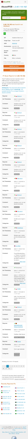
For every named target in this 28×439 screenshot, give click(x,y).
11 (6, 368)
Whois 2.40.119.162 (14, 70)
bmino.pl (19, 96)
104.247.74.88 (6, 404)
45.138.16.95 (6, 408)
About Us (7, 432)
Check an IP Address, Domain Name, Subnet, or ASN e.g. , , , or (13, 13)
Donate (17, 433)
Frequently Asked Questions (16, 432)
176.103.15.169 (21, 393)
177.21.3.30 (6, 392)
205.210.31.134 (21, 411)
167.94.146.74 (20, 396)
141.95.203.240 (21, 399)
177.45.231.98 (20, 413)
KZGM (18, 289)
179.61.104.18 (20, 391)
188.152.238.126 (7, 413)
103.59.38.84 (20, 405)
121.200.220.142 (21, 402)
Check (23, 17)
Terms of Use (18, 428)
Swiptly (19, 341)
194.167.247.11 (21, 388)
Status (13, 433)
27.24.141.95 (6, 409)
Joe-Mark (18, 246)
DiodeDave (20, 228)
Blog (3, 432)
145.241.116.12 (7, 398)
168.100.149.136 (7, 396)
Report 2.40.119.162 (14, 66)
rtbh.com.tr (19, 178)
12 (8, 368)
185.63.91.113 (6, 391)
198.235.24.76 (6, 387)
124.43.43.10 (6, 402)
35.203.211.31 (20, 408)
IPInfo (14, 63)
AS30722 (14, 43)
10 (3, 368)
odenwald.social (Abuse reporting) (18, 326)
